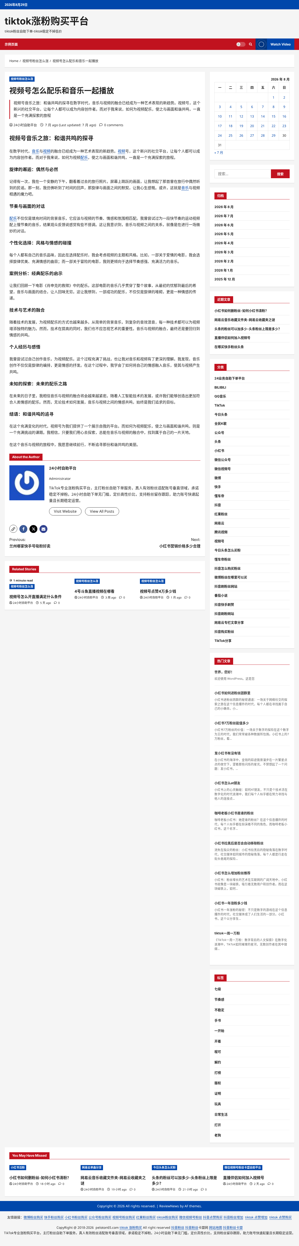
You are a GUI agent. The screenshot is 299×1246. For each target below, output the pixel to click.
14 (263, 116)
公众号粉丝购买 (100, 1217)
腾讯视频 (221, 532)
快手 (217, 487)
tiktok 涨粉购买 (131, 1227)
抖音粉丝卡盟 (233, 1227)
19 (241, 126)
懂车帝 (219, 496)
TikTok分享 (222, 641)
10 (220, 116)
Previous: (29, 542)
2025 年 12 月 (224, 279)
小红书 (219, 450)
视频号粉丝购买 (123, 1217)
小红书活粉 (18, 1167)
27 (252, 135)
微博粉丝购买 (33, 1217)
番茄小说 (221, 595)
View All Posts (102, 511)
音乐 (31, 138)
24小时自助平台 (25, 125)
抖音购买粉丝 (224, 631)
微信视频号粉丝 (190, 1217)
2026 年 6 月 (224, 225)
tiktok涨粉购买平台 (47, 21)
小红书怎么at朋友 (227, 783)
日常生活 (221, 1114)
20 (252, 126)
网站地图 (215, 1227)
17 (220, 126)
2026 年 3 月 (224, 252)
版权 (217, 1083)
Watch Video (281, 44)
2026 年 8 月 (224, 207)
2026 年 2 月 (224, 261)
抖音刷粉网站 (224, 614)
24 (220, 135)
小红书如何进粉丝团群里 (232, 693)
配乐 (84, 157)
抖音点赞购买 (213, 1217)
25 (230, 135)
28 (263, 135)
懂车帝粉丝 (222, 559)
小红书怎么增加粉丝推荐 (232, 873)
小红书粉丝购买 (76, 1217)
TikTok (219, 405)
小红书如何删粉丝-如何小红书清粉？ (241, 311)
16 (284, 116)
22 (273, 126)
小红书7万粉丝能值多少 (231, 723)
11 (230, 116)
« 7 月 (218, 152)
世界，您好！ (224, 672)
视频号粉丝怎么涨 (22, 79)
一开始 (219, 1031)
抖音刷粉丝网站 (225, 586)
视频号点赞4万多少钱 (158, 591)
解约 (217, 1062)
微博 (217, 478)
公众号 (219, 433)
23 (284, 126)
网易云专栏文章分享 (229, 622)
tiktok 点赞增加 (256, 1217)
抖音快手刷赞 (224, 604)
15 (273, 116)
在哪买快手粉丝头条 (229, 347)
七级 (217, 989)
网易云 (219, 523)
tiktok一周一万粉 (227, 933)
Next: (179, 542)
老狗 (217, 1135)
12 (241, 116)
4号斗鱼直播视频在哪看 (94, 591)
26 (241, 135)
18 (230, 126)
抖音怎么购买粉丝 (227, 568)
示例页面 (11, 44)
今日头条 (221, 414)
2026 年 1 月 (223, 270)
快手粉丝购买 (54, 1217)
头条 (217, 441)
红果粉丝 (221, 514)
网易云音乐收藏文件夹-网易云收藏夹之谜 (244, 320)
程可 (217, 1052)
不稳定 (219, 1010)
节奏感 (219, 999)
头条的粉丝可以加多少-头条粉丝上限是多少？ (247, 329)
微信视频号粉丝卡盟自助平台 (242, 1167)
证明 (217, 1093)
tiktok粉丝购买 (167, 1217)
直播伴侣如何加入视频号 (232, 338)
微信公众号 (222, 460)
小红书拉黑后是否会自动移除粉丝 (238, 843)
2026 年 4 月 (224, 243)
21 (263, 126)
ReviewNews (169, 1206)
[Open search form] (250, 44)
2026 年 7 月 (223, 216)
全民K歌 (220, 423)
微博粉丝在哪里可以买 (230, 577)
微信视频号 (222, 469)
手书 (217, 1020)
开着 (217, 1041)
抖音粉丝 (177, 1227)
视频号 (219, 541)
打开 (217, 1125)
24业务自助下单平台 (229, 378)
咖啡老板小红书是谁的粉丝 (234, 813)
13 (252, 116)
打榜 (217, 1073)
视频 (15, 138)
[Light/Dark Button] (241, 44)
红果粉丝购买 (146, 1217)
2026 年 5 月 (224, 234)
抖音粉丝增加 (233, 1217)
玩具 (217, 1104)
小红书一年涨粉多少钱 (230, 903)
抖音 (217, 505)
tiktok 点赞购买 (280, 1217)
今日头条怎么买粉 (227, 550)
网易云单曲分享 (92, 1167)
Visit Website (65, 511)
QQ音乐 (220, 396)
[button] (13, 529)
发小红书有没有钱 (227, 753)
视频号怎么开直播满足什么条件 (35, 596)
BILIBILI (220, 387)
